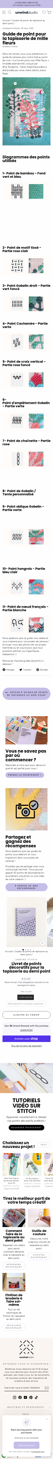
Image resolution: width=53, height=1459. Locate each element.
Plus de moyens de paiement (26, 1045)
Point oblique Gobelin (24, 506)
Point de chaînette (22, 441)
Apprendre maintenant (14, 1265)
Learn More (26, 1030)
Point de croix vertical (25, 361)
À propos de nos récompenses (26, 887)
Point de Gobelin (20, 491)
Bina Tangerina (10, 66)
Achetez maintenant (39, 1256)
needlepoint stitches (11, 28)
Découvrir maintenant (14, 1326)
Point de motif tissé (23, 247)
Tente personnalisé (18, 494)
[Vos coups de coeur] (44, 12)
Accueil (6, 20)
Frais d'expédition (26, 982)
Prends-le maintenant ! (25, 775)
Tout (44, 1145)
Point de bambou (20, 173)
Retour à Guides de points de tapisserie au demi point (27, 693)
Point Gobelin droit (22, 285)
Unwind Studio (26, 959)
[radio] (25, 997)
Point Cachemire (21, 323)
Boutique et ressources (26, 1407)
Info (25, 1414)
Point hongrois (20, 569)
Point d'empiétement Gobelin (26, 403)
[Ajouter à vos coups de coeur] (6, 1156)
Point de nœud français (27, 607)
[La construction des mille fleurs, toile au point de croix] (26, 111)
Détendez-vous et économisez (25, 1364)
